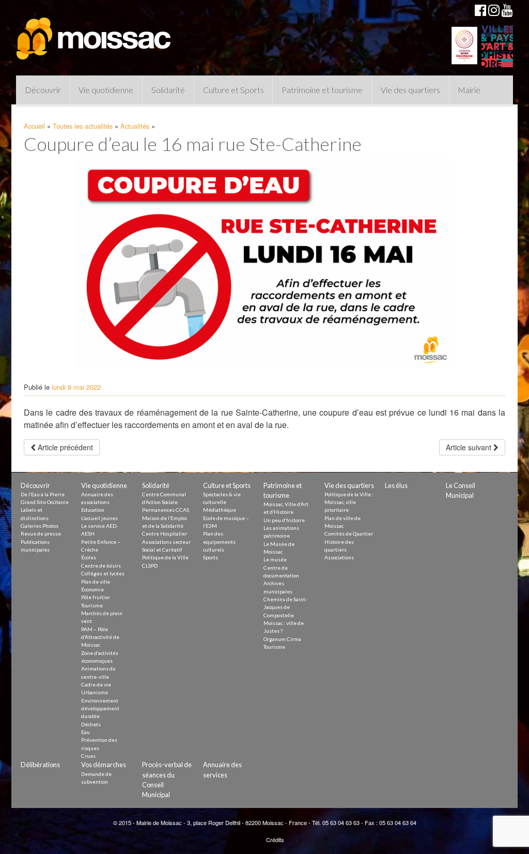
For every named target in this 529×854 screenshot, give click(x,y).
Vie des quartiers (410, 90)
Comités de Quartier (348, 533)
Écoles (88, 557)
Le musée (275, 559)
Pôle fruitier (95, 597)
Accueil (34, 126)
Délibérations (40, 764)
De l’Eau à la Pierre (43, 494)
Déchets (91, 724)
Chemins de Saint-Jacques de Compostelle (285, 607)
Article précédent (64, 447)
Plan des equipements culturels (219, 541)
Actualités (134, 126)
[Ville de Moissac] (94, 33)
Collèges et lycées (103, 573)
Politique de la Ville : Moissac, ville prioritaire (349, 502)
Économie (92, 589)
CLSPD (150, 565)
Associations (339, 557)
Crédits (275, 839)
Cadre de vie (96, 684)
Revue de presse (41, 533)
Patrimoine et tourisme (322, 90)
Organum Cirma (282, 639)
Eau (85, 732)
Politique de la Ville (165, 557)
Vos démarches (103, 764)
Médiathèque (219, 510)
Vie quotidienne (106, 90)
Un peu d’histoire (284, 520)
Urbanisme (94, 692)
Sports (210, 557)
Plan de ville (95, 581)
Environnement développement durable (100, 708)
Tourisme (92, 605)
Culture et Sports (233, 90)
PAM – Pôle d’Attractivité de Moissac (100, 637)
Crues (88, 756)
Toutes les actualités (83, 126)
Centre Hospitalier (164, 533)
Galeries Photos (39, 526)
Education (92, 510)
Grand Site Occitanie (45, 502)
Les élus (396, 485)
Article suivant (469, 447)
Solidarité (168, 90)
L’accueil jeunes (99, 518)
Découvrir (43, 90)
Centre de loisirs (101, 565)
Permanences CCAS (165, 510)
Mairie (469, 90)
